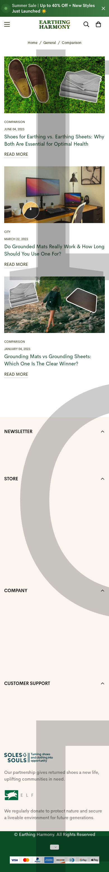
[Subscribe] (98, 461)
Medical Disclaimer (23, 658)
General (49, 42)
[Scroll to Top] (99, 842)
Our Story (13, 601)
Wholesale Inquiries (24, 620)
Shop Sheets (17, 490)
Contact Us (15, 566)
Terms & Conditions (23, 639)
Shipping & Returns (23, 611)
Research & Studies (23, 547)
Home (32, 42)
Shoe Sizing (16, 518)
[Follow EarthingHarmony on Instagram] (15, 746)
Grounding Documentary (29, 556)
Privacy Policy (18, 649)
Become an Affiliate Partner (31, 668)
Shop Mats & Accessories (29, 509)
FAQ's (10, 528)
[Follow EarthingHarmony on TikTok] (33, 746)
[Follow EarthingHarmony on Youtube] (24, 746)
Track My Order (19, 630)
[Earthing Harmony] (55, 24)
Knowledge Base (21, 537)
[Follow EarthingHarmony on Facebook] (6, 746)
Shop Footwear (19, 499)
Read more (16, 154)
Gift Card (13, 575)
